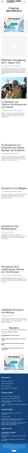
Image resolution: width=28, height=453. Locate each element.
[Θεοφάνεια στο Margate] (14, 174)
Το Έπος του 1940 (5, 416)
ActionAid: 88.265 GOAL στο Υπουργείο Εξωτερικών (11, 413)
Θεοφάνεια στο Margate (14, 188)
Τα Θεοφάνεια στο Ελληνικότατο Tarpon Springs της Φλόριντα (12, 147)
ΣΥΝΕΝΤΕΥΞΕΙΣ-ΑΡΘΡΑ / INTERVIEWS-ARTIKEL (12, 66)
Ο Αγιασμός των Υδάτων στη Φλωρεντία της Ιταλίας (14, 104)
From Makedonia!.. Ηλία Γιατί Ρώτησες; (10, 335)
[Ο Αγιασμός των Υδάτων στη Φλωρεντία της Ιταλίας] (14, 88)
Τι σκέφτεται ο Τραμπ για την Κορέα (9, 332)
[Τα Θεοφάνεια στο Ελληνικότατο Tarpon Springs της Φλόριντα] (14, 131)
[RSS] (5, 443)
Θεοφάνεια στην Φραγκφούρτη (10, 227)
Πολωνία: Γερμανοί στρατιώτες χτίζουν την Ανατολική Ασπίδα (13, 339)
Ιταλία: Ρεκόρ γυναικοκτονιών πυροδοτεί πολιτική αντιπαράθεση (12, 348)
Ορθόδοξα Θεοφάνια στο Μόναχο (12, 311)
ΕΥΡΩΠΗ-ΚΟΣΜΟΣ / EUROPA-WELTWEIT (10, 153)
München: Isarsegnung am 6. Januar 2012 (13, 61)
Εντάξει (14, 450)
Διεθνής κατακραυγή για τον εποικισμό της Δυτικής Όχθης (12, 344)
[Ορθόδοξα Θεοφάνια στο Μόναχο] (14, 296)
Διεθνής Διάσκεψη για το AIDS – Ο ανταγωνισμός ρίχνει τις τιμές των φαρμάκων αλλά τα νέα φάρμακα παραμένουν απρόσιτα (13, 423)
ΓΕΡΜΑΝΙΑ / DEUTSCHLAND (7, 232)
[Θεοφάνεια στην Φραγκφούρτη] (14, 212)
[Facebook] (2, 443)
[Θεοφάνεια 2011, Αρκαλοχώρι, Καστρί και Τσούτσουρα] (14, 252)
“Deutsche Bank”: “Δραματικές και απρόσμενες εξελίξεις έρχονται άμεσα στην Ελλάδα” (12, 419)
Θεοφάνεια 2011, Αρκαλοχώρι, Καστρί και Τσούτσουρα (12, 269)
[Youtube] (10, 443)
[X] (7, 443)
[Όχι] (26, 448)
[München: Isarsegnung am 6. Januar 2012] (14, 46)
